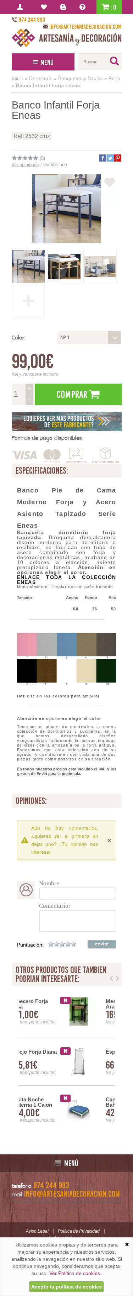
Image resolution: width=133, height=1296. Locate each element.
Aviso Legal (37, 1231)
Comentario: (54, 905)
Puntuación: (30, 945)
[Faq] (84, 7)
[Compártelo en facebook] (102, 158)
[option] (67, 1062)
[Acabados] (67, 421)
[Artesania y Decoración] (67, 37)
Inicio (17, 78)
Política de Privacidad (79, 1231)
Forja (114, 78)
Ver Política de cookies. (75, 1273)
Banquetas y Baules (80, 78)
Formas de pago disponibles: (47, 438)
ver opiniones (25, 164)
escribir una (55, 164)
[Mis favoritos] (45, 7)
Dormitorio (40, 78)
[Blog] (64, 7)
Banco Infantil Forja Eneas (48, 85)
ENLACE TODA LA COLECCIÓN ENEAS (66, 579)
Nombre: (50, 883)
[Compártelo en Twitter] (109, 158)
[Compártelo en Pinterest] (117, 158)
